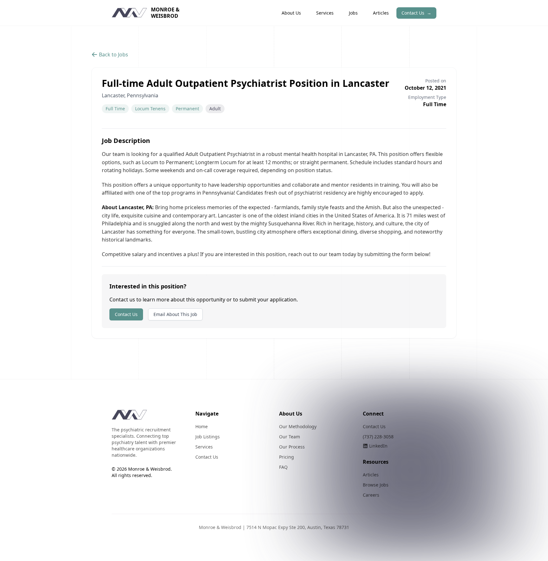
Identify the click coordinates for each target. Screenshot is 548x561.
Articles (381, 13)
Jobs (353, 13)
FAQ (283, 467)
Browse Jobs (375, 485)
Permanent (187, 109)
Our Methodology (297, 426)
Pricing (286, 457)
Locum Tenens (150, 109)
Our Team (289, 437)
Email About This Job (175, 314)
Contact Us (416, 13)
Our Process (292, 447)
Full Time (115, 109)
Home (201, 426)
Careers (371, 495)
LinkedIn (378, 446)
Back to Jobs (113, 54)
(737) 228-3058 (378, 437)
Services (325, 13)
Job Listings (207, 437)
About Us (291, 13)
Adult (215, 109)
